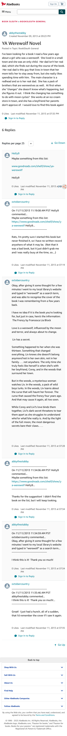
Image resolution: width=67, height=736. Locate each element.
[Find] (62, 11)
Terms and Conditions (45, 715)
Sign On (53, 4)
